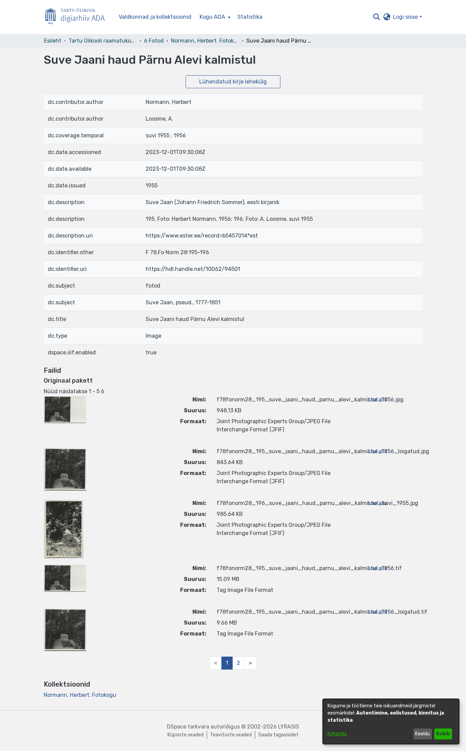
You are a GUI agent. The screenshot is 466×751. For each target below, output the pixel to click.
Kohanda (337, 734)
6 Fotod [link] (154, 40)
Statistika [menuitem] (249, 17)
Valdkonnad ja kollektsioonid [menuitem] (155, 17)
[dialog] (391, 721)
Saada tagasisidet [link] (278, 735)
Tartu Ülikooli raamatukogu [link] (103, 40)
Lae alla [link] (377, 399)
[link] (80, 695)
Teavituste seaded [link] (231, 735)
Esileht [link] (52, 40)
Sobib (443, 734)
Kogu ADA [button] (212, 17)
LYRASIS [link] (288, 726)
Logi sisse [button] (406, 17)
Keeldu (422, 734)
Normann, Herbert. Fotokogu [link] (205, 40)
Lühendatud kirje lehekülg (233, 81)
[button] (376, 17)
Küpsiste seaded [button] (186, 735)
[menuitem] (214, 17)
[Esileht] (78, 17)
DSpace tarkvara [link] (188, 726)
